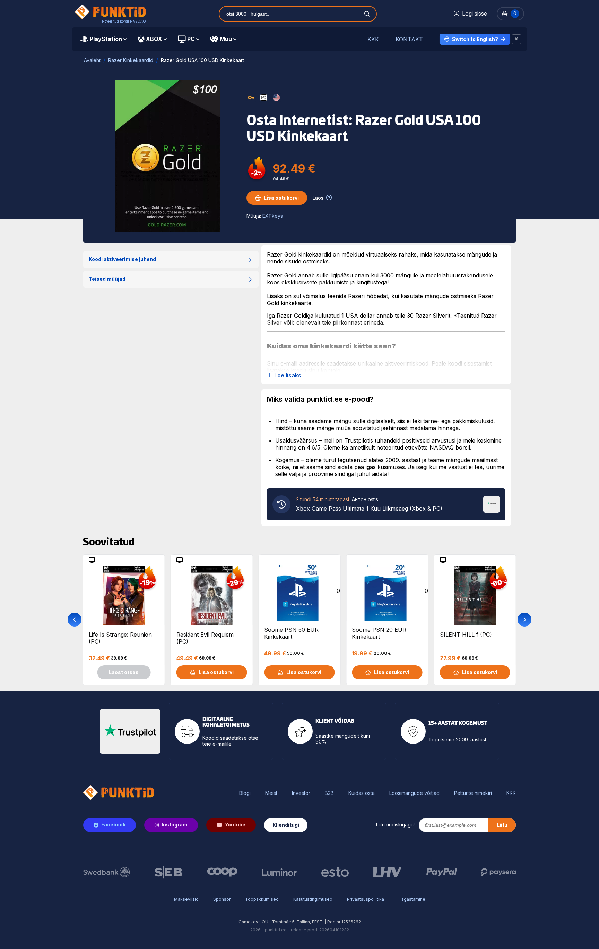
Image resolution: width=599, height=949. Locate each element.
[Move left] (74, 620)
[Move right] (524, 620)
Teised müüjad (107, 279)
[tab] (103, 39)
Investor (301, 793)
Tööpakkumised (262, 899)
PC (191, 38)
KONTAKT (409, 39)
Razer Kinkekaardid (130, 60)
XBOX (154, 38)
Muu (226, 38)
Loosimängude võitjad (414, 793)
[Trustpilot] (491, 504)
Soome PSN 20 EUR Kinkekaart (379, 633)
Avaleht (92, 60)
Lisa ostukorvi (281, 198)
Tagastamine (412, 899)
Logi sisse (474, 13)
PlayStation (106, 38)
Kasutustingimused (312, 899)
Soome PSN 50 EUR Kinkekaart (291, 633)
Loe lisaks (287, 375)
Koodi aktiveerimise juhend (122, 259)
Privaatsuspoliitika (365, 899)
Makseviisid (186, 899)
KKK (373, 39)
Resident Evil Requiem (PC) (205, 638)
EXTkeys (272, 216)
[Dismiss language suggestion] (516, 39)
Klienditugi (285, 825)
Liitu (502, 825)
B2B (329, 793)
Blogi (245, 793)
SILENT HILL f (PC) (466, 634)
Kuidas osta (361, 793)
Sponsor (222, 899)
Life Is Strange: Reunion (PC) (120, 638)
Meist (271, 793)
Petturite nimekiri (473, 793)
